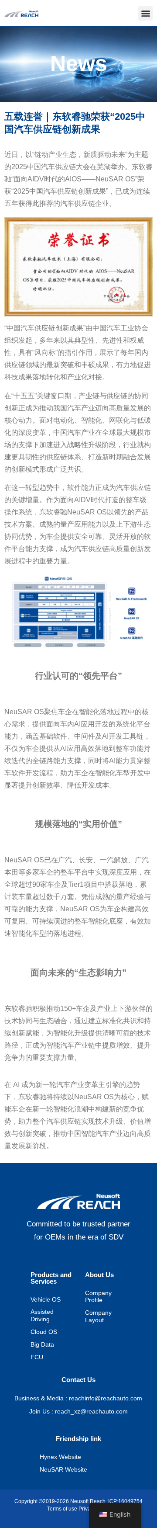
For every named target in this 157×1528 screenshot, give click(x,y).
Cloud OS (44, 1332)
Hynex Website (60, 1457)
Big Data (42, 1345)
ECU (37, 1357)
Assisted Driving (42, 1316)
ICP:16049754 (124, 1501)
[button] (145, 13)
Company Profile (98, 1297)
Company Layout (98, 1317)
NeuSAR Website (63, 1470)
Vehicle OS (46, 1300)
